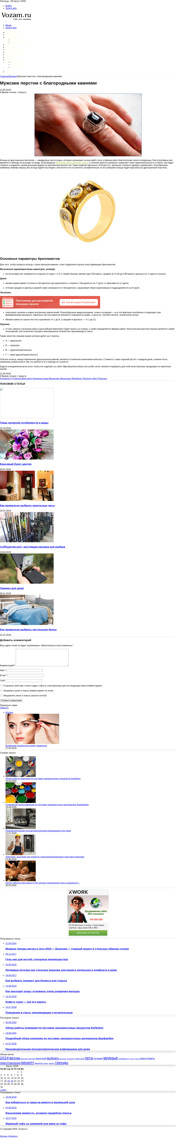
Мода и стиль (14, 50)
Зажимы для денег (12, 588)
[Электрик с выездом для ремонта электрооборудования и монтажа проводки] (21, 854)
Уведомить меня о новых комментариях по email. (28, 690)
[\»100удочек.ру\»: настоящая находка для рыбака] (27, 541)
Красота (11, 47)
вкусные (32, 1059)
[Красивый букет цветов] (27, 459)
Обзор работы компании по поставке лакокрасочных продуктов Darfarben (43, 778)
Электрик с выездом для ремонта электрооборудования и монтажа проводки (45, 857)
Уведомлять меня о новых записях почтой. (25, 695)
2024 (4, 1058)
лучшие (98, 1058)
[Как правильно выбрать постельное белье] (27, 624)
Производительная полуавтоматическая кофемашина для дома (38, 831)
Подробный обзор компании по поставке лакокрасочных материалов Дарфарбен (47, 805)
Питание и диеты (16, 55)
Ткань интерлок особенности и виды (24, 422)
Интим (9, 45)
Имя (3, 670)
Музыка (15, 64)
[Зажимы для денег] (27, 583)
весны (14, 1058)
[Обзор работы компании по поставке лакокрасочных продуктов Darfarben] (21, 776)
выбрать (53, 1058)
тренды (61, 1062)
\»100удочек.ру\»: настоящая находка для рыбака (32, 546)
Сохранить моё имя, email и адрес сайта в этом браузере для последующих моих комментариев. (52, 686)
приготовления (10, 1063)
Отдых (9, 52)
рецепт (27, 1062)
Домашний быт (15, 35)
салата (51, 1063)
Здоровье (11, 37)
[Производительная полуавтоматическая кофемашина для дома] (21, 828)
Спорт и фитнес (19, 42)
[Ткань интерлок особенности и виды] (27, 417)
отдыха (136, 1059)
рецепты (39, 1063)
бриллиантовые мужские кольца (72, 163)
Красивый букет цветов (15, 464)
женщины (63, 1059)
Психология (17, 40)
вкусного (24, 1059)
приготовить (147, 1058)
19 (8, 1081)
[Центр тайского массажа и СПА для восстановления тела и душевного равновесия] (21, 880)
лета (89, 1058)
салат (45, 1063)
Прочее (10, 59)
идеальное (70, 1059)
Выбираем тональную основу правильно (26, 745)
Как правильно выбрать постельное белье (28, 629)
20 (12, 1081)
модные (110, 1058)
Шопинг (10, 57)
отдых (131, 1059)
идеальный (79, 1059)
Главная (4, 76)
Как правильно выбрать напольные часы (27, 505)
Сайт (2, 680)
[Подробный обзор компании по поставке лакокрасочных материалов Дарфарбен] (21, 802)
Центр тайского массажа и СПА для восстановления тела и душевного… (43, 883)
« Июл (3, 1090)
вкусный (41, 1058)
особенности (123, 1059)
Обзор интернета (19, 62)
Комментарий (7, 665)
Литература (17, 67)
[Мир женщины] (16, 20)
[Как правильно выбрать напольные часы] (27, 500)
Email (3, 675)
